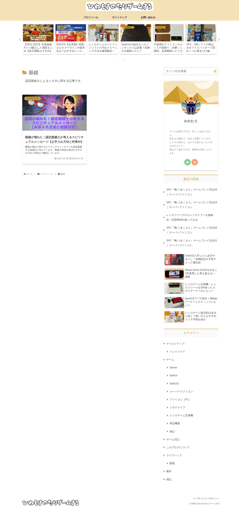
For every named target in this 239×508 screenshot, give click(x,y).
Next (219, 39)
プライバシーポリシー (207, 498)
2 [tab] (119, 59)
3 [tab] (124, 59)
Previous (19, 39)
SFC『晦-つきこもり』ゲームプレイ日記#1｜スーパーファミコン (191, 243)
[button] (215, 71)
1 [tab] (114, 59)
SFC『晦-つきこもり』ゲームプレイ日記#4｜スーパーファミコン (191, 192)
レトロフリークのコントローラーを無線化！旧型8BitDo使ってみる (189, 217)
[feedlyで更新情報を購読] (187, 162)
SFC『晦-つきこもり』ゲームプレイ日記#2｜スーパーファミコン (191, 230)
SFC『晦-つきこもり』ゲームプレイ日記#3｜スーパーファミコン (191, 204)
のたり (192, 121)
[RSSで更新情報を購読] (194, 162)
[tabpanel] (38, 39)
